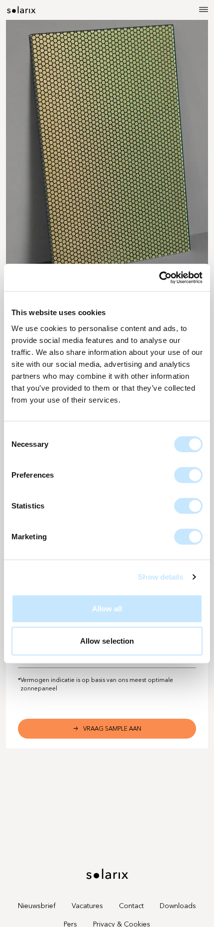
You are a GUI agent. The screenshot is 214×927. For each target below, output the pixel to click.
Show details (160, 577)
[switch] (188, 475)
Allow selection (107, 641)
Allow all (107, 608)
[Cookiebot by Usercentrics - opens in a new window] (159, 277)
